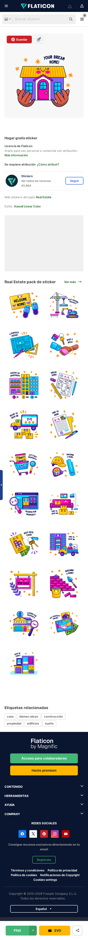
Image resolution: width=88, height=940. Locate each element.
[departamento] (24, 385)
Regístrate (44, 860)
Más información (16, 155)
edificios (33, 723)
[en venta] (24, 584)
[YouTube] (65, 834)
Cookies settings (45, 879)
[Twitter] (33, 834)
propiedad (14, 723)
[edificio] (64, 464)
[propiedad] (64, 424)
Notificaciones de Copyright (60, 875)
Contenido (14, 786)
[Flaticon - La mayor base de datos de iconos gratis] (38, 6)
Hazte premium (44, 770)
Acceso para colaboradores (44, 758)
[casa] (64, 305)
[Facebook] (22, 834)
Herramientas (17, 796)
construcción (53, 716)
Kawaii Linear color (27, 206)
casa (10, 716)
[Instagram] (55, 834)
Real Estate (43, 197)
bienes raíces (28, 716)
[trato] (64, 345)
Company (12, 814)
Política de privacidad (62, 870)
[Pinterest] (44, 834)
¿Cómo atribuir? (48, 164)
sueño (49, 723)
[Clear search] (61, 19)
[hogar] (24, 305)
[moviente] (24, 424)
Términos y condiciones (27, 870)
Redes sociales (44, 823)
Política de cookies (24, 875)
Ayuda (10, 805)
